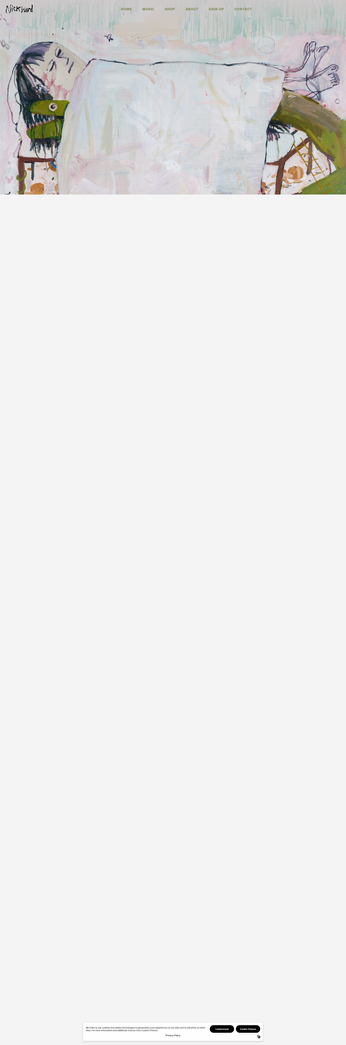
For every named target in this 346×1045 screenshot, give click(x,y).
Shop (170, 9)
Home (126, 9)
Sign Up (216, 9)
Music (148, 9)
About (192, 9)
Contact (243, 9)
